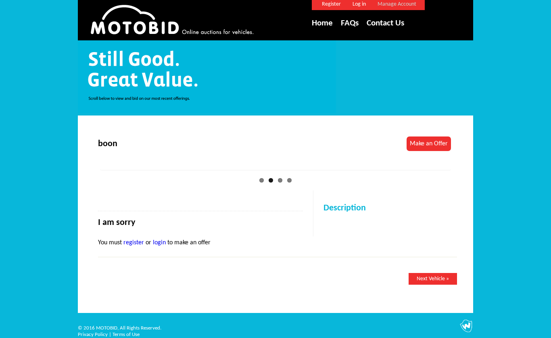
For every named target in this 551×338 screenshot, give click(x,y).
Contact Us (385, 23)
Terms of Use (126, 334)
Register (331, 4)
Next (463, 165)
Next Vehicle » (433, 279)
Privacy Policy (93, 334)
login (159, 242)
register (133, 242)
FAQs (350, 23)
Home (322, 23)
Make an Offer (429, 144)
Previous (88, 165)
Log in (359, 4)
